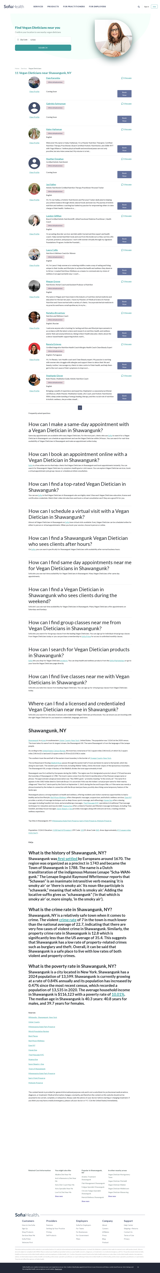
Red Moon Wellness (58, 797)
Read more (58, 1269)
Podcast (105, 1242)
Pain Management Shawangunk (93, 1183)
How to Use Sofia (28, 1225)
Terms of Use (129, 1235)
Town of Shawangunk (36, 1069)
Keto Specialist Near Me (64, 1189)
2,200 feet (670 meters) (62, 830)
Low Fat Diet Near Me (63, 1192)
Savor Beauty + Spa (64, 808)
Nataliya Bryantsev (55, 313)
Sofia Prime (86, 636)
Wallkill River (56, 763)
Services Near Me (28, 1235)
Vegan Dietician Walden (117, 1185)
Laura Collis (52, 250)
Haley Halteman (54, 129)
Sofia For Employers (83, 1225)
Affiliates (105, 1232)
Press (104, 1235)
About (104, 1225)
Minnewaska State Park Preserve (65, 821)
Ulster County (64, 740)
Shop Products (27, 1232)
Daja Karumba (53, 78)
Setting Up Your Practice (55, 1229)
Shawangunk (33, 740)
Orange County (96, 758)
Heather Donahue (54, 159)
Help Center (128, 1225)
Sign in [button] (146, 7)
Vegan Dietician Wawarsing (118, 1192)
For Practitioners (74, 6)
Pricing (49, 1232)
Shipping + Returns (131, 1229)
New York (75, 740)
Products (53, 6)
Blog (104, 1239)
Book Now (124, 93)
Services (38, 6)
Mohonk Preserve (104, 821)
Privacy (126, 1239)
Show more (59, 1196)
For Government (82, 1235)
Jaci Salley (51, 184)
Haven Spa (108, 800)
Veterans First (27, 1242)
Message (128, 78)
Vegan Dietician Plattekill (117, 1181)
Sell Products (51, 1235)
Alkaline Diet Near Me (63, 1175)
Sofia (110, 435)
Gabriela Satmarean (56, 103)
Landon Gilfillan (53, 216)
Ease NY (128, 797)
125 (82, 830)
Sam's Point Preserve (87, 821)
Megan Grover (53, 281)
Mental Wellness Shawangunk (93, 1197)
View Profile (34, 91)
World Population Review (38, 1031)
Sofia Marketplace (117, 660)
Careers (105, 1229)
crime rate (67, 919)
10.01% (118, 994)
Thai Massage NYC (91, 803)
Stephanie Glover (54, 375)
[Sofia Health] (14, 6)
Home (17, 68)
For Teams (80, 1229)
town (44, 740)
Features (49, 1225)
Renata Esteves (53, 344)
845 (97, 830)
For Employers (97, 6)
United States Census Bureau (53, 750)
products (64, 660)
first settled (67, 858)
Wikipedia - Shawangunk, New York (42, 1017)
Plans (78, 1239)
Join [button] (154, 7)
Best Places (33, 1036)
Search (43, 48)
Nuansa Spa (67, 806)
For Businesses (81, 1232)
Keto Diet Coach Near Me (64, 1185)
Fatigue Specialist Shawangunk (93, 1187)
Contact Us (128, 1232)
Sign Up (25, 1229)
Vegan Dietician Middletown (118, 1189)
